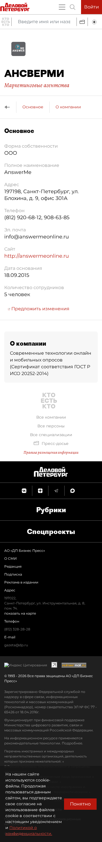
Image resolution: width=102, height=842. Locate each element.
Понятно (80, 804)
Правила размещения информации (51, 452)
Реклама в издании (21, 582)
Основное (32, 106)
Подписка (13, 574)
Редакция (13, 566)
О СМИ (10, 558)
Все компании (51, 417)
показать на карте (20, 613)
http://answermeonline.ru (36, 256)
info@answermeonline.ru (36, 237)
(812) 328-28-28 (17, 629)
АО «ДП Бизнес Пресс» (24, 550)
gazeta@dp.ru (16, 645)
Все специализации (51, 434)
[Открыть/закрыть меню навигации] (62, 7)
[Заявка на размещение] (95, 22)
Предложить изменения (39, 308)
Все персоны (51, 425)
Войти (91, 7)
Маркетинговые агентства (36, 85)
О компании (68, 106)
